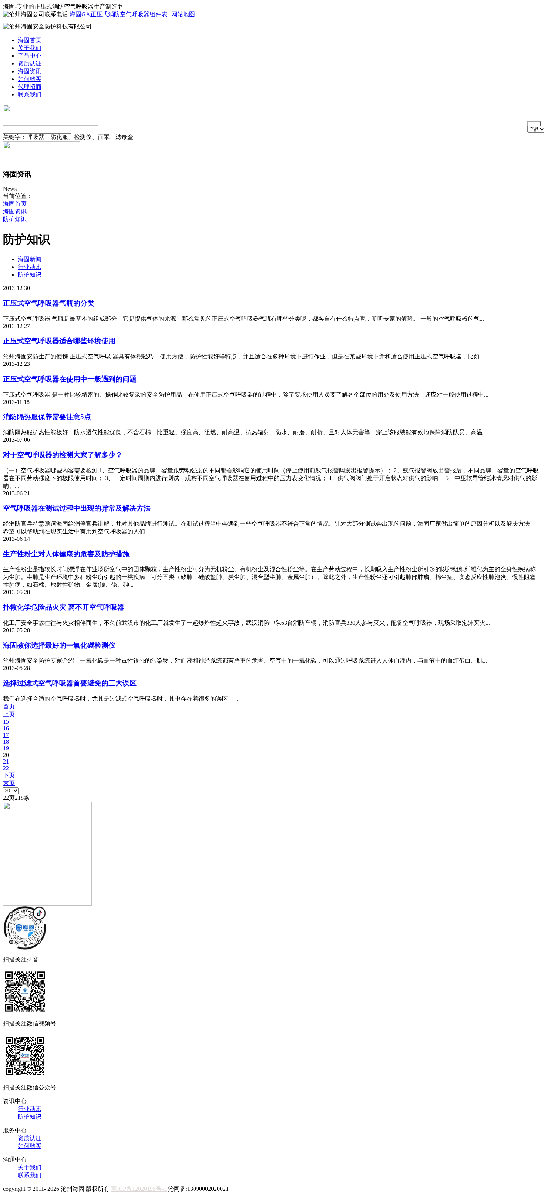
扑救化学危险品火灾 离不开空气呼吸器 (63, 607)
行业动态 (29, 267)
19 (6, 748)
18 (6, 741)
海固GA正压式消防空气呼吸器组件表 (118, 14)
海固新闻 (29, 259)
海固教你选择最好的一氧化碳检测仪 (59, 645)
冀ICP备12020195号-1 (139, 1189)
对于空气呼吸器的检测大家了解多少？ (62, 455)
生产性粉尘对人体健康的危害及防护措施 (66, 554)
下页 (9, 775)
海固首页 (29, 40)
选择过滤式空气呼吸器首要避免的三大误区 (70, 683)
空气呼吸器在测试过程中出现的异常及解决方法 (77, 508)
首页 (9, 706)
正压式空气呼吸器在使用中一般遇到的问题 (70, 379)
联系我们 (29, 94)
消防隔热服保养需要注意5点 (47, 417)
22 (6, 768)
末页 (9, 783)
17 (6, 735)
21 (6, 761)
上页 (9, 714)
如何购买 (29, 79)
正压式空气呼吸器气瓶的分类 (48, 303)
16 (6, 728)
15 (6, 721)
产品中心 (29, 56)
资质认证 (29, 63)
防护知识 (15, 219)
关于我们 (29, 48)
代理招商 (29, 87)
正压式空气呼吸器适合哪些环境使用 (59, 341)
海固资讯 (29, 71)
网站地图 (183, 14)
